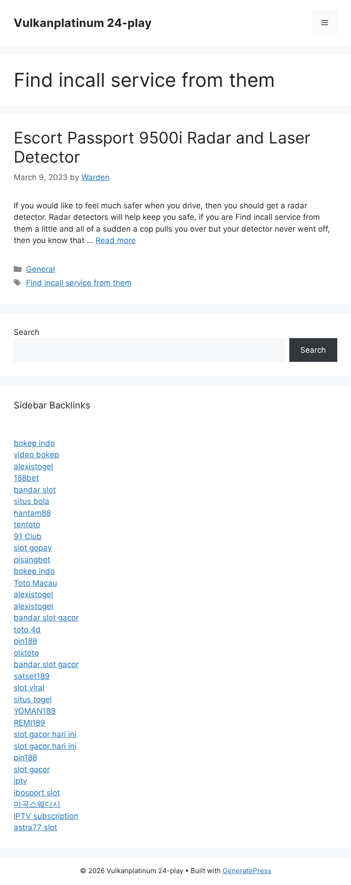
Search (26, 332)
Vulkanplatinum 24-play (83, 23)
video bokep (36, 454)
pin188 (25, 641)
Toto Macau (35, 583)
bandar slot (35, 489)
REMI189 (29, 722)
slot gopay (33, 547)
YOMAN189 (35, 710)
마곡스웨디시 (37, 804)
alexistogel (33, 466)
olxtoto (26, 652)
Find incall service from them (79, 282)
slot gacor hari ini (45, 734)
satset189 (32, 676)
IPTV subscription (46, 816)
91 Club (28, 536)
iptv (20, 780)
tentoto (27, 524)
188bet (26, 477)
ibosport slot (37, 792)
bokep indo (34, 443)
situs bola (31, 501)
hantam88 (32, 513)
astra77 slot (35, 827)
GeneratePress (247, 870)
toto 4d (27, 629)
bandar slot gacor (46, 617)
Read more (116, 240)
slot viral (29, 687)
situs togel (33, 699)
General (40, 269)
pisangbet (32, 559)
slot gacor (32, 769)
